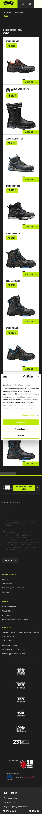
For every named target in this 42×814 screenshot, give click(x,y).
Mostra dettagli (28, 415)
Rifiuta (21, 436)
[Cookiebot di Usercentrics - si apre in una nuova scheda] (24, 376)
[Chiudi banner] (38, 377)
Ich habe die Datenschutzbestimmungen (23, 520)
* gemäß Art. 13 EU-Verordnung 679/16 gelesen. (22, 522)
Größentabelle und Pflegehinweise (16, 619)
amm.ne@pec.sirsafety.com (13, 649)
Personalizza (19, 429)
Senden (8, 560)
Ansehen (29, 82)
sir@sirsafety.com (9, 645)
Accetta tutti (21, 422)
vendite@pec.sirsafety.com (13, 654)
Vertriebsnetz (8, 583)
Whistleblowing (8, 611)
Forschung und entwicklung (13, 588)
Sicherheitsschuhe (12, 30)
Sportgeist (6, 592)
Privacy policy (10, 798)
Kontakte (7, 627)
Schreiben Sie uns (24, 487)
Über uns (5, 579)
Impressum (6, 615)
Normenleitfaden (9, 607)
